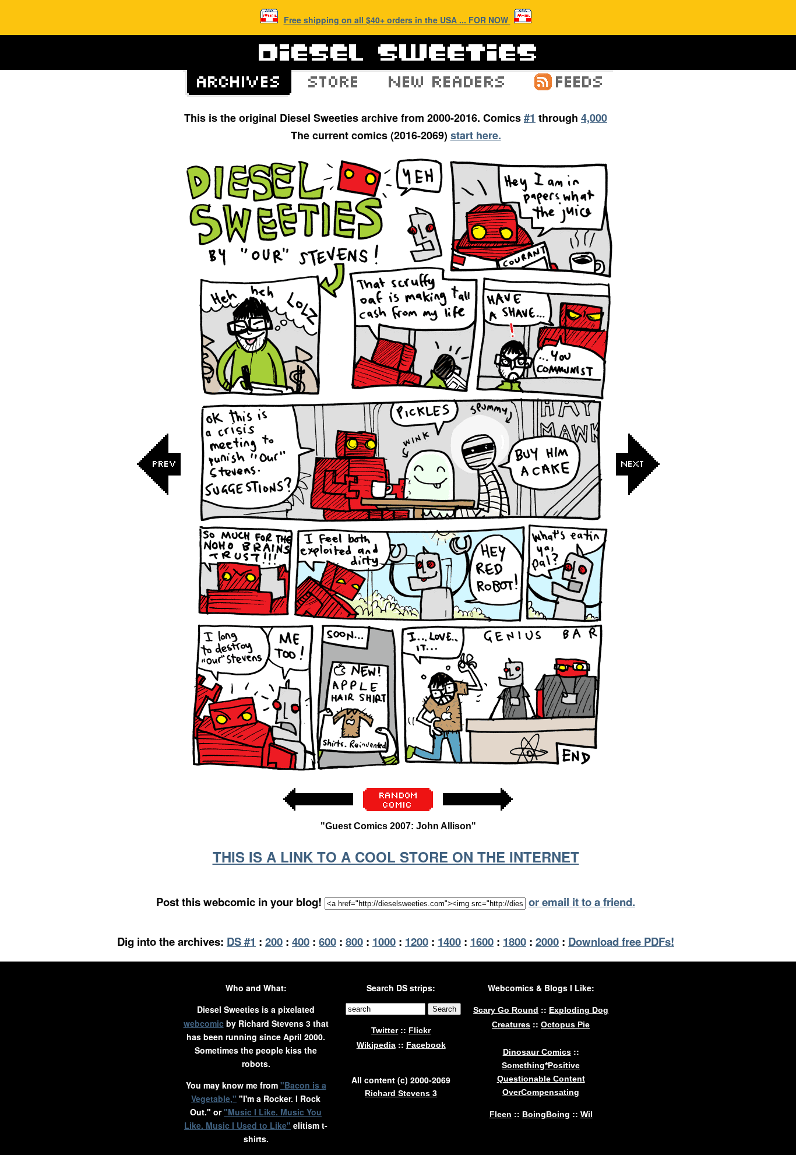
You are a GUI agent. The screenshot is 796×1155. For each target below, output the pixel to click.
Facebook (426, 1045)
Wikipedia (376, 1045)
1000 (384, 941)
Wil (586, 1114)
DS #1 (241, 941)
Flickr (419, 1030)
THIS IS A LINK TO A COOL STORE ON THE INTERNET (396, 857)
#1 (530, 117)
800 (354, 941)
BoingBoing (546, 1114)
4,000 (594, 117)
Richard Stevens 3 (401, 1093)
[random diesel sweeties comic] (398, 808)
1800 (514, 941)
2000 (547, 941)
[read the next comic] (637, 581)
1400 (449, 941)
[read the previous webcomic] (318, 817)
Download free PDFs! (621, 941)
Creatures (511, 1024)
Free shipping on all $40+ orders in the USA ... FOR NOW (397, 20)
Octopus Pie (565, 1024)
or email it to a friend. (582, 902)
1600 (482, 941)
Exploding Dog (578, 1010)
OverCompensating (540, 1092)
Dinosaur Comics (537, 1052)
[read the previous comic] (159, 581)
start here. (475, 135)
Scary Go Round (505, 1010)
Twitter (384, 1030)
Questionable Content (541, 1078)
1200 (416, 941)
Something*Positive (541, 1065)
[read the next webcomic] (478, 817)
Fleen (500, 1114)
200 (274, 941)
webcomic (204, 1023)
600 (327, 941)
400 (300, 941)
